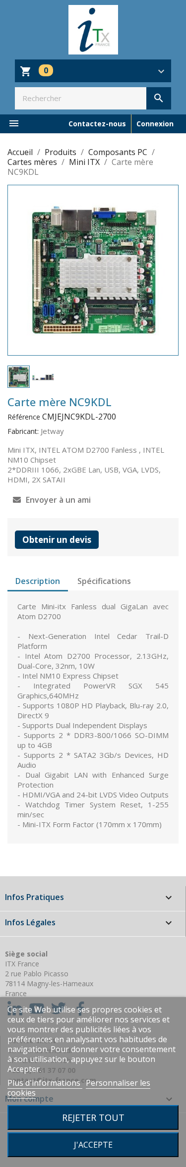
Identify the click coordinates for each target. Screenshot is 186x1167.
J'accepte (93, 1144)
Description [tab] (37, 581)
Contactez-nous (97, 123)
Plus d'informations (44, 1082)
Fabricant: (23, 431)
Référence (23, 417)
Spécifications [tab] (104, 581)
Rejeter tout (93, 1117)
